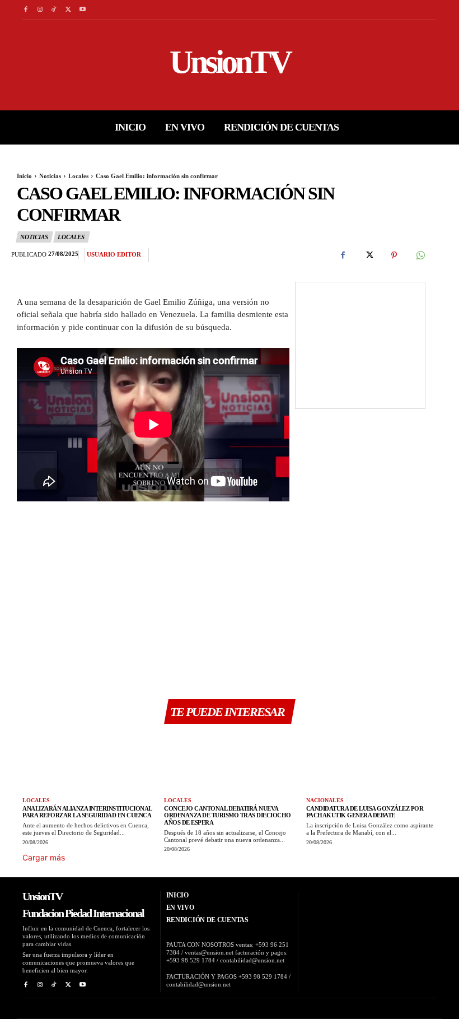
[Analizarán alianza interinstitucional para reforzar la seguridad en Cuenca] (87, 762)
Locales (78, 176)
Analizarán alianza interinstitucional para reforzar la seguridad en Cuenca (87, 812)
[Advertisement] (153, 600)
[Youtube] (82, 10)
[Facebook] (25, 10)
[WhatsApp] (420, 255)
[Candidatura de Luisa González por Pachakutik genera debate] (371, 762)
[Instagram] (39, 10)
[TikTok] (54, 10)
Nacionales (325, 800)
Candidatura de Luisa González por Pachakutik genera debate (365, 812)
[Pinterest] (394, 255)
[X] (68, 10)
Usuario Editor (114, 254)
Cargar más (43, 857)
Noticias (50, 176)
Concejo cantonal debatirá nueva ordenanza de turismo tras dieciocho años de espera (227, 815)
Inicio (24, 176)
